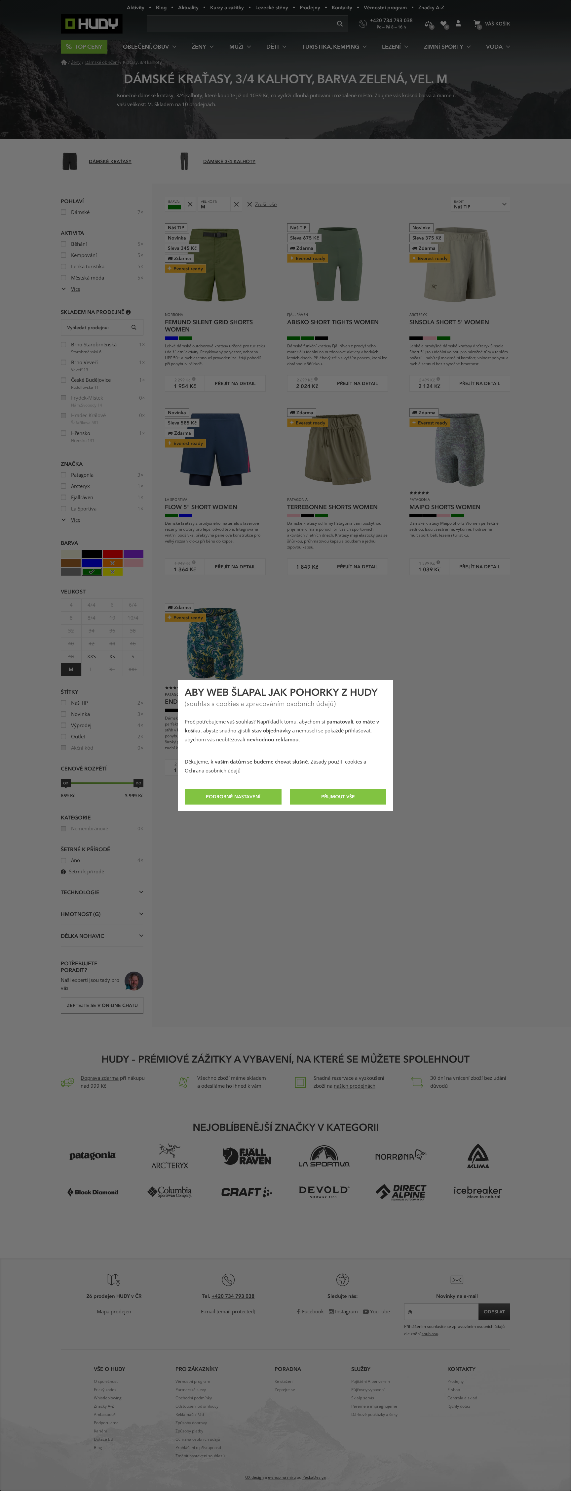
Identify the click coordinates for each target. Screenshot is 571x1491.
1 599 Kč (424, 563)
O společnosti (106, 1381)
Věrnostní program (385, 7)
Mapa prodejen (114, 1311)
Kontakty (342, 7)
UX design (254, 1477)
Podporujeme (106, 1423)
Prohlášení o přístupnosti (198, 1448)
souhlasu (430, 1334)
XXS (91, 656)
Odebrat (190, 204)
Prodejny (310, 7)
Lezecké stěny (271, 7)
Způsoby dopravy (191, 1423)
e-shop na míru (282, 1477)
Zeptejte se (285, 1390)
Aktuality (188, 7)
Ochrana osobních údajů (213, 770)
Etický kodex (105, 1390)
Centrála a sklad (462, 1398)
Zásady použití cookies (336, 762)
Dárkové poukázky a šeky (374, 1415)
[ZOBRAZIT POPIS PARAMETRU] (128, 312)
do (138, 783)
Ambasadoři (105, 1415)
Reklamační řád (189, 1415)
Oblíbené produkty (443, 24)
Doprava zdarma (100, 1078)
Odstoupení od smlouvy (196, 1406)
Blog (161, 7)
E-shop (453, 1390)
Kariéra (100, 1431)
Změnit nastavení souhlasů (200, 1456)
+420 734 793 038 (232, 1296)
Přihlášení (458, 24)
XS (112, 656)
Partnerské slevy (190, 1390)
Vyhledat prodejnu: (88, 327)
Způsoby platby (189, 1431)
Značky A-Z (431, 7)
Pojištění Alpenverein (370, 1381)
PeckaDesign (314, 1477)
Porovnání (428, 24)
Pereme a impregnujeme (374, 1406)
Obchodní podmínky (193, 1398)
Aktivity (135, 7)
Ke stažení (284, 1381)
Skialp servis (362, 1398)
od (65, 783)
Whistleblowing (108, 1398)
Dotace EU (103, 1439)
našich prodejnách (354, 1086)
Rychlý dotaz (458, 1406)
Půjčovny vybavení (368, 1390)
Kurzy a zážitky (227, 7)
